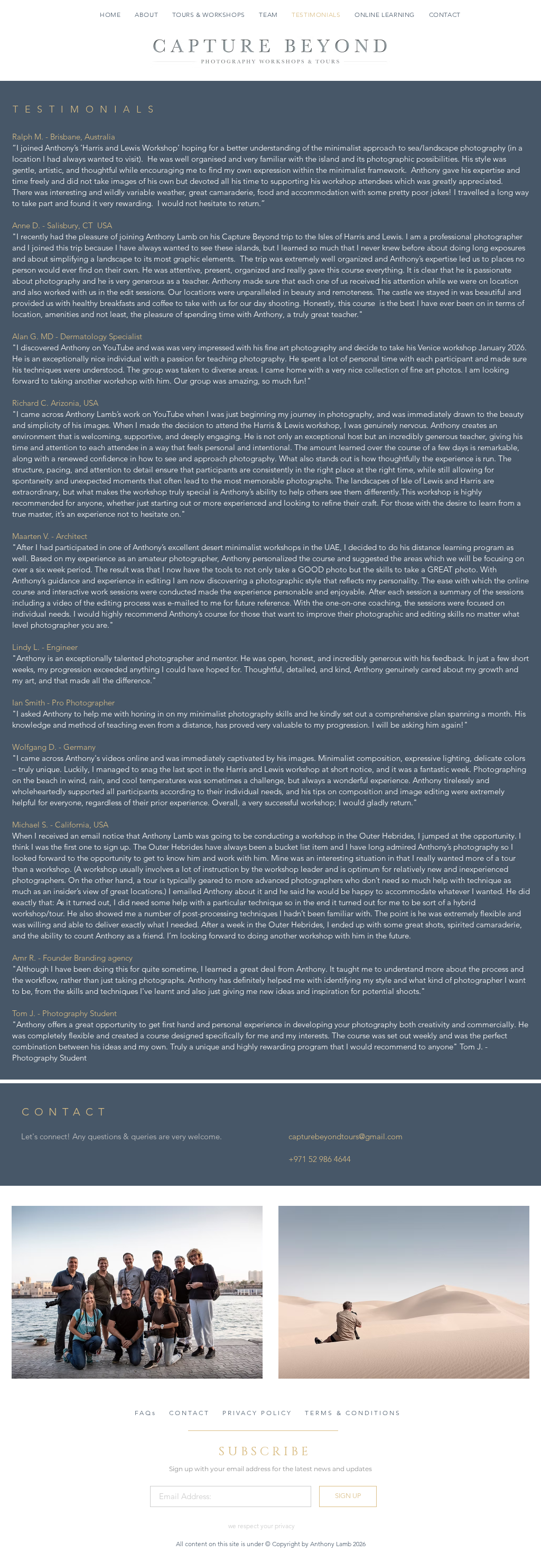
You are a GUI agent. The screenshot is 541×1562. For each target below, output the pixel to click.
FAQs (145, 1413)
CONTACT (189, 1413)
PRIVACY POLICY (257, 1413)
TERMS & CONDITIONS (353, 1413)
